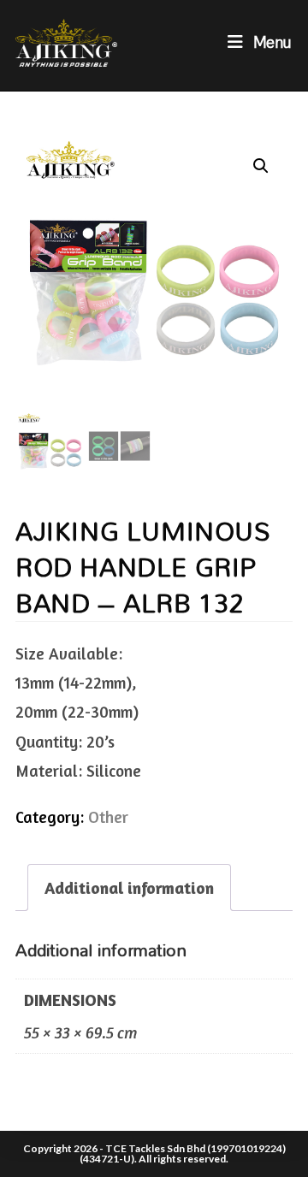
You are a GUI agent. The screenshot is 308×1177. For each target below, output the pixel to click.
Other (108, 816)
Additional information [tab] (129, 887)
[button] (261, 166)
